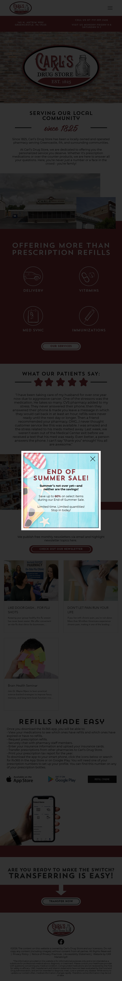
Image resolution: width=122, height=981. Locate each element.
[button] (92, 459)
